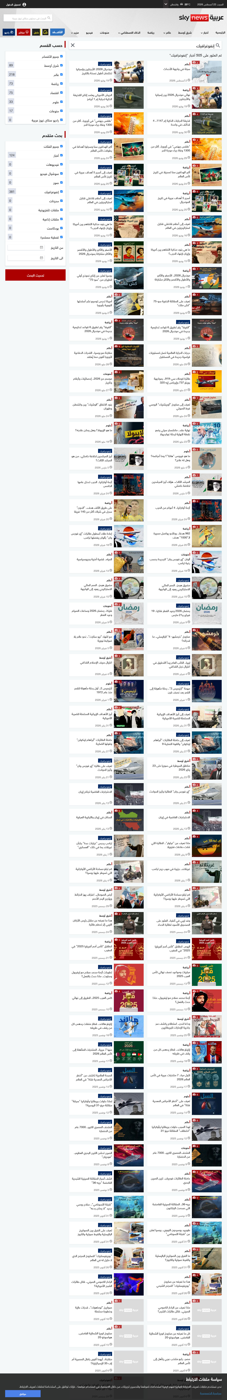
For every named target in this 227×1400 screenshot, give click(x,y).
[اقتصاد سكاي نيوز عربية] (57, 32)
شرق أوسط (185, 32)
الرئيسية (220, 32)
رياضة (151, 32)
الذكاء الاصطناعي (130, 32)
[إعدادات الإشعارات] (45, 32)
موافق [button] (23, 1393)
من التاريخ (57, 247)
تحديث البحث (35, 275)
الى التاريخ (57, 257)
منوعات (104, 32)
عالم (168, 32)
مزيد (76, 32)
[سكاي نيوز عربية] (201, 17)
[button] (23, 32)
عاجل (36, 32)
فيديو (89, 32)
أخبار (205, 32)
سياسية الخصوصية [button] (210, 1392)
